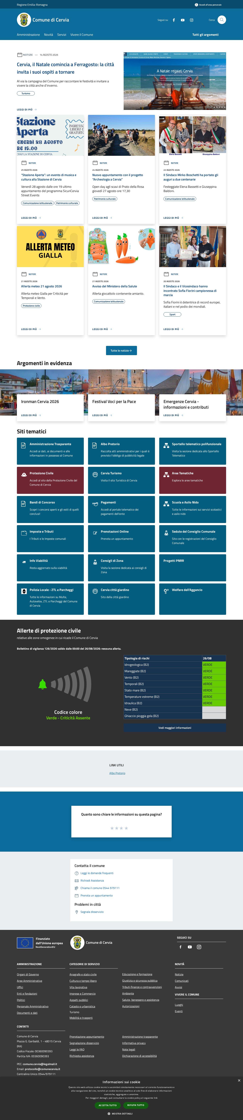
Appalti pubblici (79, 1000)
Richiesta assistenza (82, 1056)
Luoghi (179, 1005)
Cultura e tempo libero (83, 981)
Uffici (20, 987)
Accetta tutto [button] (108, 1105)
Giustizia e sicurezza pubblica (139, 980)
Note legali (128, 1049)
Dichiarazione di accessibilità (139, 1056)
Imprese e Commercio (83, 993)
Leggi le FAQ (77, 1049)
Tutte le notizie (120, 350)
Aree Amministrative (29, 981)
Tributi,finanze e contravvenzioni (142, 987)
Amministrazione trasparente (140, 1036)
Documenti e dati (27, 1013)
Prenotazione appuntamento (87, 1036)
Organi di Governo (28, 974)
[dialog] (121, 1098)
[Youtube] (181, 19)
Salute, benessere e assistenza (140, 1000)
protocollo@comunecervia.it (42, 1069)
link (155, 1097)
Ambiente (128, 993)
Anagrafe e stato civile (83, 974)
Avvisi (178, 987)
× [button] (239, 1080)
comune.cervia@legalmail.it (40, 1064)
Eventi (179, 1011)
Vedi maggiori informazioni (175, 728)
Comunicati (182, 981)
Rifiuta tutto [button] (135, 1105)
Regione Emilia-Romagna (32, 4)
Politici (21, 1000)
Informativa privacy (134, 1043)
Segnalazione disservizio (84, 1043)
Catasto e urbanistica (82, 1006)
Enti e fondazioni (27, 993)
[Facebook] (172, 19)
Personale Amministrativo (32, 1006)
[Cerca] (222, 19)
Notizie (28, 55)
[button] (121, 1113)
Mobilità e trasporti (81, 1018)
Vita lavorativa (78, 987)
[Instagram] (190, 19)
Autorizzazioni (130, 1006)
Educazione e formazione (137, 974)
